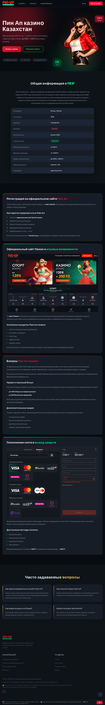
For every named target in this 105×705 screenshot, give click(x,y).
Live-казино (59, 663)
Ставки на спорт (60, 666)
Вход (84, 3)
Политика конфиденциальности (13, 663)
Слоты (57, 659)
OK (100, 702)
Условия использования (10, 659)
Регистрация (96, 3)
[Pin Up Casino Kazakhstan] (8, 3)
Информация (47, 3)
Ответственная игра (9, 666)
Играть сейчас (12, 49)
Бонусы (33, 3)
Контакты (5, 670)
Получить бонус (33, 49)
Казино (22, 3)
